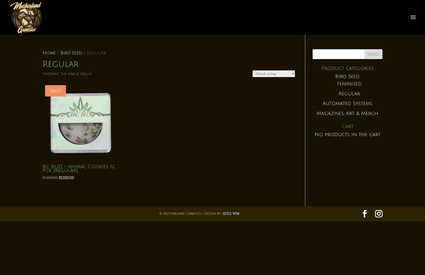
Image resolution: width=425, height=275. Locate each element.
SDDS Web (231, 213)
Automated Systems (347, 103)
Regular (349, 94)
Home (49, 52)
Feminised (349, 84)
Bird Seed (71, 52)
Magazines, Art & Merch (347, 113)
